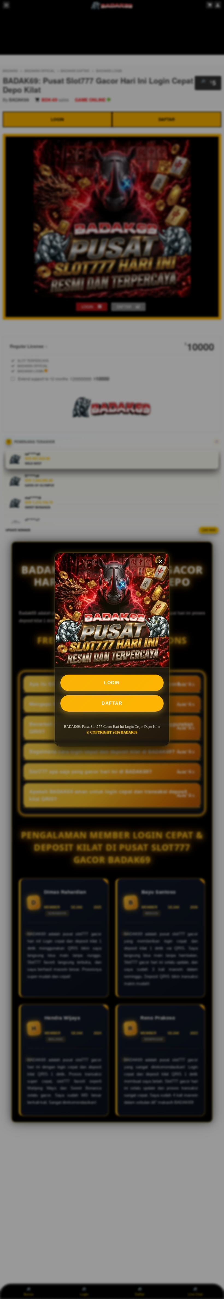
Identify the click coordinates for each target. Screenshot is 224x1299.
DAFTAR (112, 703)
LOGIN (112, 682)
